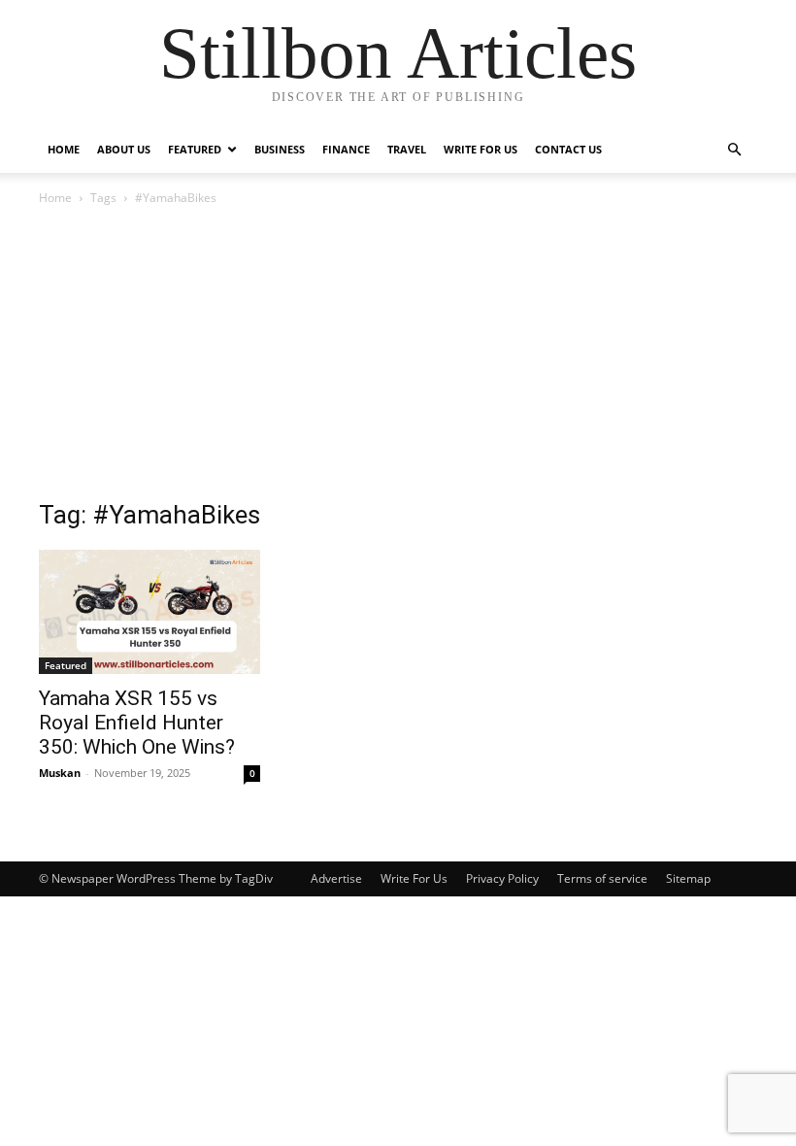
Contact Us (568, 149)
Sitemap (688, 878)
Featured (194, 149)
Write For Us (480, 149)
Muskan (60, 772)
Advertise (336, 878)
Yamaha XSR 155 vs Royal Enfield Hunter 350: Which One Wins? (137, 722)
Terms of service (602, 878)
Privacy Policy (502, 878)
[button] (734, 150)
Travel (406, 149)
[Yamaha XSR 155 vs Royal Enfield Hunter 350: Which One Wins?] (149, 612)
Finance (346, 149)
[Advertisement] (398, 354)
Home (64, 149)
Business (279, 149)
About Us (123, 149)
